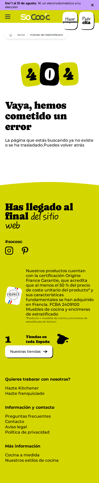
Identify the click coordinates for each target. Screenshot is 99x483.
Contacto (14, 421)
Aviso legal (16, 426)
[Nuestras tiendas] (29, 356)
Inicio (21, 34)
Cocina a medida (22, 455)
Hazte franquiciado (24, 393)
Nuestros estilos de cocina (32, 460)
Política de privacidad (27, 432)
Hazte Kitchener (22, 388)
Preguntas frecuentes (28, 416)
